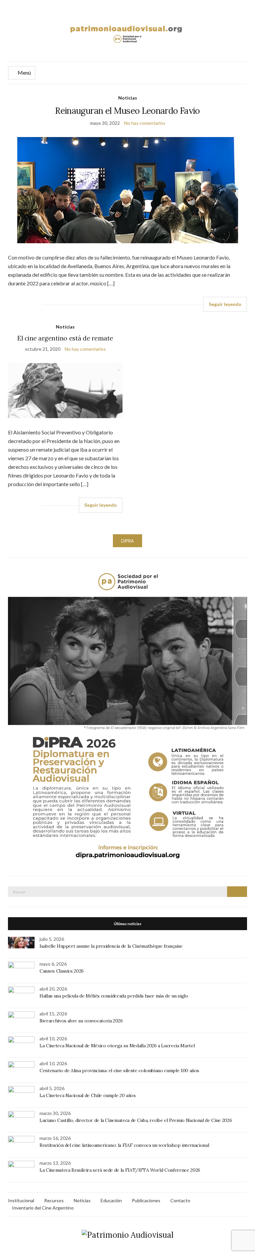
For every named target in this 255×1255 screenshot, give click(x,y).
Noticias (127, 98)
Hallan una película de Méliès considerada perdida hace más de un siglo (114, 996)
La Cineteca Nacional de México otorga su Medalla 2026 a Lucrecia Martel (117, 1046)
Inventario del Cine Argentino (43, 1208)
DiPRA (127, 541)
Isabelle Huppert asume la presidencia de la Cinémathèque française (111, 946)
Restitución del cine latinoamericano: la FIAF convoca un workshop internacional (124, 1145)
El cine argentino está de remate (65, 338)
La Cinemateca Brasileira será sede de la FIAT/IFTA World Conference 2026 (120, 1170)
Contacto (180, 1200)
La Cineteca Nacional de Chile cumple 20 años (88, 1095)
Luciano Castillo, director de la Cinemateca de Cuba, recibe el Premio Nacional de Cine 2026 (136, 1120)
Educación (111, 1200)
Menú (24, 72)
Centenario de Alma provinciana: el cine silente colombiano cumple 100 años (119, 1070)
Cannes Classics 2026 (62, 971)
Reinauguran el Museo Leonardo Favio (127, 110)
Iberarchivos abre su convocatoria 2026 (81, 1021)
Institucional (21, 1200)
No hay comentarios (144, 123)
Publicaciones (146, 1200)
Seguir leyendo (225, 304)
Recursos (54, 1200)
